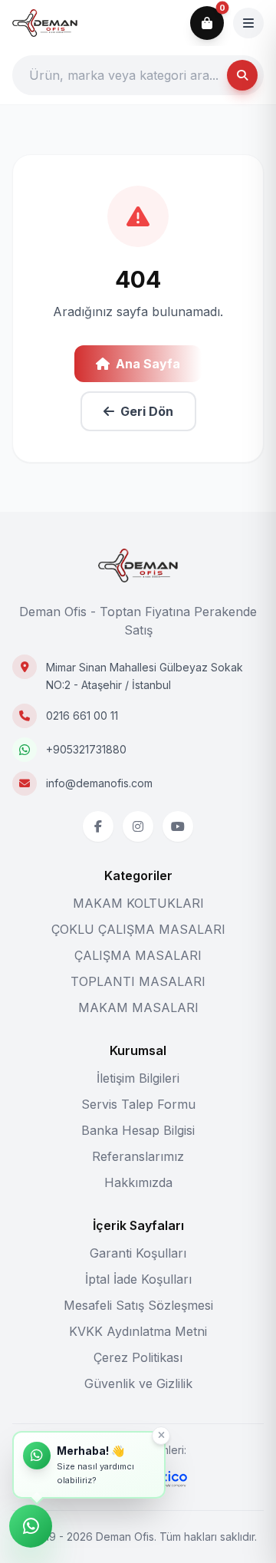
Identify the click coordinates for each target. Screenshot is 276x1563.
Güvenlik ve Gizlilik (138, 1383)
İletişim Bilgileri (138, 1078)
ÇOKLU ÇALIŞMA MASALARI (138, 929)
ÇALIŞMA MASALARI (138, 955)
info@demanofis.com (99, 783)
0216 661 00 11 (82, 715)
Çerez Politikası (138, 1357)
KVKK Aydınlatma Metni (138, 1331)
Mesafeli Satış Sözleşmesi (138, 1305)
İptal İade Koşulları (138, 1279)
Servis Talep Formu (138, 1104)
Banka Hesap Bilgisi (138, 1130)
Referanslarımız (138, 1156)
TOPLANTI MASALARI (138, 981)
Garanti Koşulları (138, 1253)
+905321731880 (86, 749)
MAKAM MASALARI (138, 1007)
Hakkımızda (138, 1182)
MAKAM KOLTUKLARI (138, 903)
